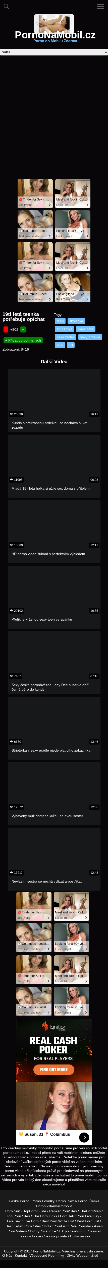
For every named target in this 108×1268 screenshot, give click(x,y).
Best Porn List (88, 1221)
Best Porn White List (58, 1221)
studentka (64, 329)
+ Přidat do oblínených (23, 340)
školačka (76, 321)
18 (71, 345)
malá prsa (86, 329)
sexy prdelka (90, 337)
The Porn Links (45, 1216)
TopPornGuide (34, 1211)
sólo (60, 345)
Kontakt (21, 1255)
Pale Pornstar (80, 1226)
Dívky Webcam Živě (82, 1255)
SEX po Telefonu (70, 1231)
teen (60, 321)
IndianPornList (55, 1226)
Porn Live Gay (88, 1216)
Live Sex (14, 1221)
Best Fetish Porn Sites (23, 1226)
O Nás (7, 1255)
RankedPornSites (63, 1211)
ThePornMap (90, 1211)
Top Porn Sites (18, 1216)
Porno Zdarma (47, 1206)
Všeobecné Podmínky (46, 1255)
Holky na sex (80, 1236)
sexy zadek (66, 337)
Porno (61, 1201)
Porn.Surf (12, 1211)
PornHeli (67, 1216)
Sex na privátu (55, 1236)
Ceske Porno (19, 1201)
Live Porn (31, 1221)
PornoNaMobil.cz (55, 38)
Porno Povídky (42, 1201)
